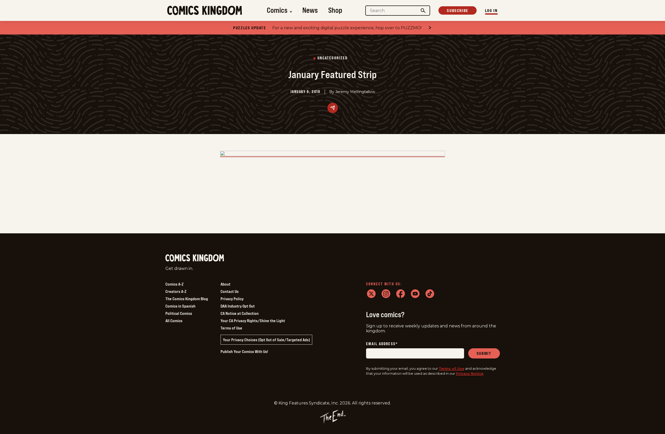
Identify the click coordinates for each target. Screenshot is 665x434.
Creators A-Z (175, 291)
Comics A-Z (174, 284)
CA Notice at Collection (240, 313)
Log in (491, 10)
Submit (484, 353)
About (225, 284)
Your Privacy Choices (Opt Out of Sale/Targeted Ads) (266, 339)
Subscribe (457, 10)
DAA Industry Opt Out (238, 306)
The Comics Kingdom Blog (186, 298)
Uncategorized (332, 58)
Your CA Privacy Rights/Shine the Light (253, 320)
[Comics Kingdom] (194, 258)
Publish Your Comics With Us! (244, 351)
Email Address (382, 344)
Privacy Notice (469, 373)
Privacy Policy (232, 298)
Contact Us (230, 291)
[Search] (423, 10)
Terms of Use (231, 328)
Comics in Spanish (180, 306)
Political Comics (178, 313)
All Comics (173, 320)
